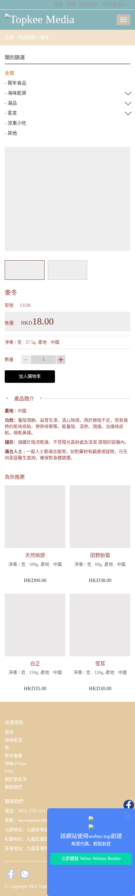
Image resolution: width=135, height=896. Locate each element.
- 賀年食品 (15, 83)
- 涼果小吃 (15, 123)
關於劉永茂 (16, 779)
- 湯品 (11, 103)
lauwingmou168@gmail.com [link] (43, 820)
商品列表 (27, 37)
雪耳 (100, 663)
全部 (9, 73)
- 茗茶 (11, 113)
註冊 (71, 4)
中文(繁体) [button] (112, 4)
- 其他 (11, 133)
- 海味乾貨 (15, 93)
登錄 (58, 4)
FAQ (9, 771)
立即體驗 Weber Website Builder (91, 858)
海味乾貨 (13, 740)
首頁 (9, 732)
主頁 (9, 37)
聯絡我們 (13, 787)
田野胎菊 (100, 555)
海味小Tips (15, 763)
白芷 (35, 663)
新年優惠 (13, 755)
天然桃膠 (35, 555)
